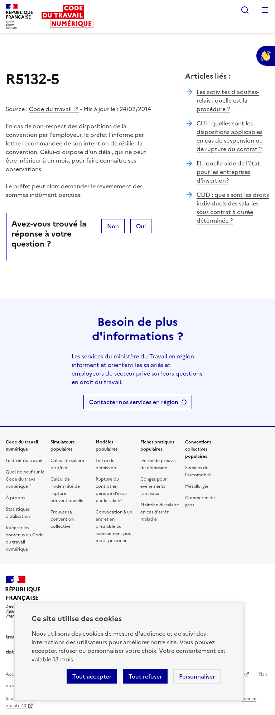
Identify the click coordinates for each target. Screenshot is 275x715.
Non (113, 226)
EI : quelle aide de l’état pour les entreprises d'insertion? (228, 172)
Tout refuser (145, 676)
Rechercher (245, 10)
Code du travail (50, 109)
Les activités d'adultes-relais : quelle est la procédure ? (228, 100)
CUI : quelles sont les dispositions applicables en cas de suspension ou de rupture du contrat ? (230, 136)
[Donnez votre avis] (265, 56)
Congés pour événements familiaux (153, 486)
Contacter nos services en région (133, 402)
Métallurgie (196, 486)
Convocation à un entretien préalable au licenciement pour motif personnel (114, 526)
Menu (265, 10)
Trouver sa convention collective (62, 519)
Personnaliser (197, 676)
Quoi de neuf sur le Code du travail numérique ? (25, 479)
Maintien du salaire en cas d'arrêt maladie (159, 512)
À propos (15, 498)
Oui (141, 226)
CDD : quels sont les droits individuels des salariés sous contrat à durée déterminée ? (233, 207)
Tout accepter (91, 676)
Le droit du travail (24, 460)
